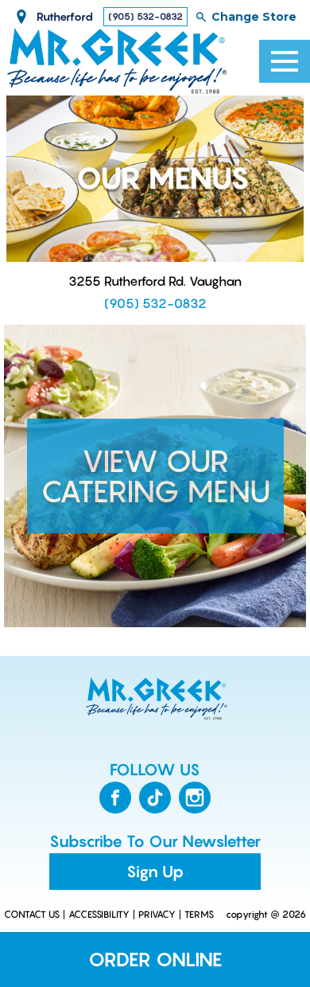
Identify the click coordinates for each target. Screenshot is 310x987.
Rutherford (65, 16)
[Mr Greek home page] (117, 62)
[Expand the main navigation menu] (284, 61)
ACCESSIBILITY (99, 914)
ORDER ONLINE (155, 959)
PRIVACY (157, 914)
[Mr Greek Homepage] (155, 699)
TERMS (199, 914)
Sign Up (155, 871)
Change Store (253, 16)
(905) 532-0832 (145, 16)
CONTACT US (32, 914)
